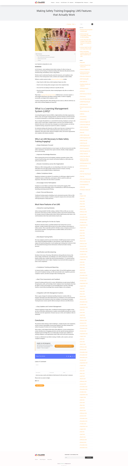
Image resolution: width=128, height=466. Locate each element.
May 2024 (82, 267)
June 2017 (82, 370)
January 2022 (83, 323)
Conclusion (39, 60)
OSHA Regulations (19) (85, 137)
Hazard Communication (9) (86, 108)
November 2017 (83, 357)
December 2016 (83, 386)
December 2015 (83, 418)
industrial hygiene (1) (85, 122)
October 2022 (83, 304)
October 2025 (83, 222)
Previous (69, 24)
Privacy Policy (49, 459)
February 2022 (83, 320)
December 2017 (83, 355)
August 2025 (83, 227)
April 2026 (82, 206)
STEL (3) (82, 171)
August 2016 (83, 397)
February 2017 (83, 381)
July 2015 (82, 431)
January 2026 (83, 214)
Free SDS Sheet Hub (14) (85, 99)
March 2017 (83, 378)
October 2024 (83, 254)
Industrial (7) (83, 119)
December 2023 (83, 275)
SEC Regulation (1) (84, 168)
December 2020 (83, 352)
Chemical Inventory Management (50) (85, 73)
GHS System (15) (84, 104)
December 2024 (83, 249)
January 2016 (83, 416)
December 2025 (83, 217)
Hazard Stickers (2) (84, 111)
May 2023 (82, 294)
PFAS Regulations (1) (85, 145)
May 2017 (82, 373)
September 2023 (84, 283)
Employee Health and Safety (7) (85, 85)
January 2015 (83, 442)
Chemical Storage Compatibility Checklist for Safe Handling (85, 35)
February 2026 (83, 211)
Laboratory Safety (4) (85, 124)
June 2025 (82, 233)
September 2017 (84, 363)
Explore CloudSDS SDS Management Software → (64, 346)
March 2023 (83, 296)
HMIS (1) (82, 114)
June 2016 (82, 402)
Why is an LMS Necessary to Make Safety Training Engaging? (46, 57)
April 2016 (82, 408)
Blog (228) (82, 62)
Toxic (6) (82, 176)
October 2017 (83, 360)
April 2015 (82, 434)
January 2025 (83, 246)
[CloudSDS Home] (40, 3)
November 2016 (83, 389)
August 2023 (83, 286)
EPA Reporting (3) (84, 88)
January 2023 (83, 299)
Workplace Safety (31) (85, 189)
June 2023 (82, 291)
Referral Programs (42, 459)
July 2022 (82, 310)
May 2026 (82, 204)
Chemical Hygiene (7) (85, 69)
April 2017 (82, 376)
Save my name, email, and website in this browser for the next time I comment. (54, 375)
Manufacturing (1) (84, 130)
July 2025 (82, 230)
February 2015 (83, 439)
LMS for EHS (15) (84, 127)
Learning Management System (48, 95)
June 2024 (82, 264)
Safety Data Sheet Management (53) (84, 159)
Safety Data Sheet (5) (85, 156)
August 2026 (83, 196)
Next (73, 24)
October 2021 (83, 331)
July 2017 (82, 368)
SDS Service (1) (83, 166)
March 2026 (83, 209)
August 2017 (83, 365)
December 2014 (83, 445)
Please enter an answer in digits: (42, 378)
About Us (36, 459)
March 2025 (83, 241)
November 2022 (83, 302)
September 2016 (84, 394)
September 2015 (84, 426)
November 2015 (83, 421)
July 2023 (82, 288)
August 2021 (83, 336)
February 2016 (83, 413)
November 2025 (83, 219)
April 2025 (82, 238)
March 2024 (83, 272)
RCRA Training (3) (84, 148)
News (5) (82, 132)
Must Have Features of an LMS (42, 58)
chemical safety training (57, 79)
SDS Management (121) (85, 163)
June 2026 (82, 201)
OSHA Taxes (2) (83, 140)
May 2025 (82, 235)
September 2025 (84, 225)
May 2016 (82, 405)
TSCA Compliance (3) (85, 181)
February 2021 (83, 347)
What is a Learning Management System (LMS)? (43, 55)
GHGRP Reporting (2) (85, 101)
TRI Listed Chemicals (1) (85, 179)
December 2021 (83, 325)
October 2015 (83, 423)
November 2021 (83, 328)
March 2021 (83, 344)
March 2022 (83, 317)
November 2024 (83, 251)
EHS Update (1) (83, 81)
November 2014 (83, 447)
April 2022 (82, 315)
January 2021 (83, 349)
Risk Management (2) (85, 151)
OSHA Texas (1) (83, 143)
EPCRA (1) (82, 91)
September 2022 (84, 307)
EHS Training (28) (84, 79)
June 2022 (82, 312)
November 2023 (83, 278)
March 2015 (83, 437)
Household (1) (83, 116)
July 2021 (82, 339)
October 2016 (83, 392)
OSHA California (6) (84, 135)
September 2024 (84, 257)
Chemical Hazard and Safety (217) (85, 66)
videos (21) (82, 187)
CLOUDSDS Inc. (62, 463)
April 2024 (82, 270)
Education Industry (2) (85, 76)
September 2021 (84, 333)
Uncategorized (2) (84, 184)
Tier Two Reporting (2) (85, 174)
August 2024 (83, 259)
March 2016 (83, 410)
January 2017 (83, 384)
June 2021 (82, 341)
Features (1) (82, 96)
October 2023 (83, 280)
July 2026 (82, 198)
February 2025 (83, 243)
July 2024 (82, 262)
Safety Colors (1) (84, 153)
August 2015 (83, 429)
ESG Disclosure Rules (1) (85, 93)
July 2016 (82, 400)
